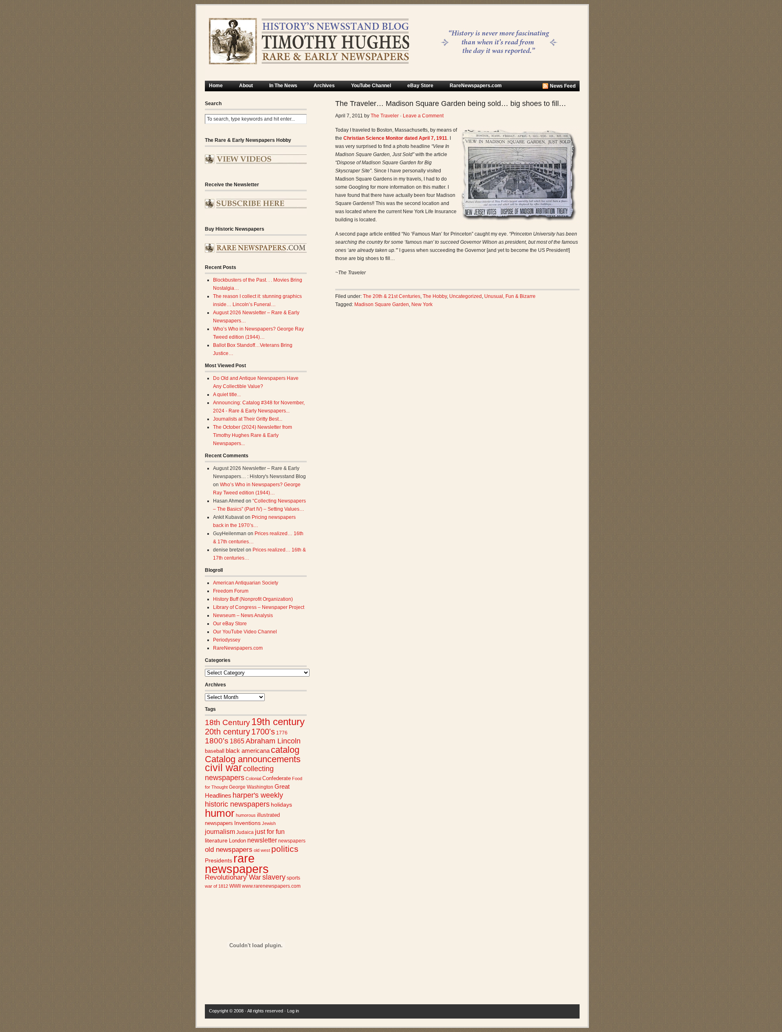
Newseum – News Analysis (243, 615)
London (237, 841)
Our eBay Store (230, 623)
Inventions (247, 823)
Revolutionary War (233, 877)
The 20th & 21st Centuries (391, 296)
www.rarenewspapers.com (271, 886)
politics (285, 849)
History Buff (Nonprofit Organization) (253, 599)
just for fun (270, 831)
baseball (214, 751)
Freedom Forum (230, 591)
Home (216, 85)
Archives (324, 85)
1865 (237, 741)
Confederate (276, 778)
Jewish (269, 823)
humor (220, 813)
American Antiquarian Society (245, 583)
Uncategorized (465, 296)
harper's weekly (258, 795)
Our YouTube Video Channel (245, 632)
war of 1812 (216, 886)
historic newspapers (237, 804)
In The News (283, 85)
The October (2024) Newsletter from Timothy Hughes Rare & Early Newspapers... (252, 435)
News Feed (563, 86)
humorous (246, 815)
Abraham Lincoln (273, 741)
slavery (274, 877)
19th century (278, 721)
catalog (285, 750)
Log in (293, 1010)
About (246, 85)
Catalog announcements (253, 759)
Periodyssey (226, 640)
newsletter (262, 840)
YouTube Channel (371, 85)
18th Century (227, 722)
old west (262, 850)
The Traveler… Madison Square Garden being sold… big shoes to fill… (450, 103)
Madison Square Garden (381, 304)
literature (216, 841)
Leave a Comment (423, 116)
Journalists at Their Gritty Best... (247, 419)
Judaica (245, 832)
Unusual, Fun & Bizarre (510, 296)
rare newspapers (237, 863)
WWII (235, 886)
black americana (248, 750)
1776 (282, 733)
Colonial (253, 778)
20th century (227, 731)
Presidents (218, 860)
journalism (220, 831)
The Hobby (435, 296)
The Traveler (385, 116)
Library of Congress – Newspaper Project (258, 607)
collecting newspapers (239, 773)
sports (293, 878)
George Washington (251, 787)
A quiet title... (227, 394)
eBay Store (420, 85)
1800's (216, 741)
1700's (263, 731)
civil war (223, 767)
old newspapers (229, 849)
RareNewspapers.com (476, 85)
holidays (281, 805)
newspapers (291, 840)
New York (422, 304)
